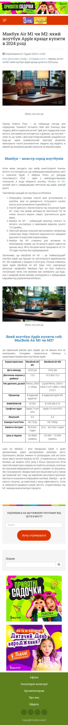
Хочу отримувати (34, 535)
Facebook (24, 712)
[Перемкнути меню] (4, 20)
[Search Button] (59, 564)
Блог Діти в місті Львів (14, 59)
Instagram (31, 712)
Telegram (37, 712)
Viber (44, 712)
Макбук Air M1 (56, 181)
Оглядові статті (37, 59)
